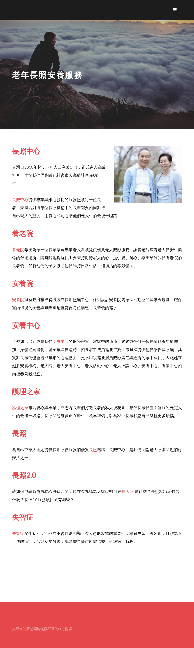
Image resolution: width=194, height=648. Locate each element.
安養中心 (61, 341)
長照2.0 (128, 491)
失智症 (18, 533)
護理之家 (20, 407)
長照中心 (20, 199)
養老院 (18, 249)
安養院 (18, 299)
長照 (93, 449)
